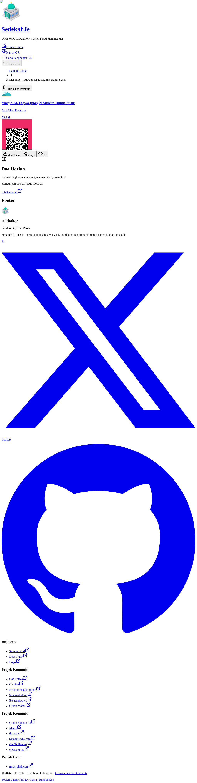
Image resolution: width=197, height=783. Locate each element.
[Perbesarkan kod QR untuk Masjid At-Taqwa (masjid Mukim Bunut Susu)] (17, 134)
